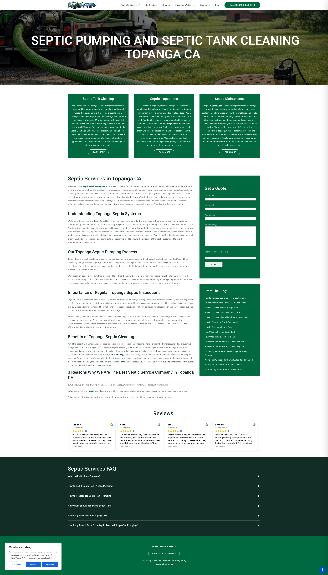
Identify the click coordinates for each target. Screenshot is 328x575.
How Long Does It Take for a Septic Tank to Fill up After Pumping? (103, 525)
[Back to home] (83, 5)
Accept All (50, 564)
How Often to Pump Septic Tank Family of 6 (224, 341)
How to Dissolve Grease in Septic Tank (222, 312)
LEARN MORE (98, 152)
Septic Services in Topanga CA (104, 179)
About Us (166, 5)
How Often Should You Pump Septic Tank (89, 506)
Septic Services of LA (130, 5)
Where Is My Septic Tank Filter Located (223, 369)
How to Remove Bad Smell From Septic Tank (225, 298)
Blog (217, 5)
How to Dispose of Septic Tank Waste (222, 322)
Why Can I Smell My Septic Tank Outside (223, 364)
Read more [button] (77, 447)
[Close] (58, 545)
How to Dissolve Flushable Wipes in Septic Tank (226, 317)
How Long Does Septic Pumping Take (87, 515)
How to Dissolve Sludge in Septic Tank (222, 307)
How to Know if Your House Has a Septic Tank (225, 302)
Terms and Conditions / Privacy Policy (168, 560)
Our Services (151, 5)
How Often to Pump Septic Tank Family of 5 (224, 346)
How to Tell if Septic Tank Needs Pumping (90, 486)
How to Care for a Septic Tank (218, 327)
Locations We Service (185, 5)
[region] (33, 556)
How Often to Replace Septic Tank (220, 336)
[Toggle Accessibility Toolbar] (322, 569)
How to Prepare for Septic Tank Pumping (89, 496)
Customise (16, 564)
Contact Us (205, 5)
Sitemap (146, 560)
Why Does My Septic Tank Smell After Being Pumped (229, 359)
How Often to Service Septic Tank (220, 332)
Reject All (34, 564)
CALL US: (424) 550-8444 (242, 5)
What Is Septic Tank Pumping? (84, 476)
